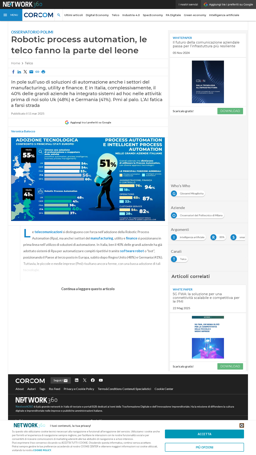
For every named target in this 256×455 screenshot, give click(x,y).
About (20, 389)
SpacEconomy (153, 15)
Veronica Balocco (23, 131)
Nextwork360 (24, 406)
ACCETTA (204, 433)
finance (131, 238)
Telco (115, 15)
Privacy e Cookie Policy (79, 389)
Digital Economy (97, 15)
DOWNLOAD (230, 111)
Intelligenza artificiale (224, 15)
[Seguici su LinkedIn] (76, 380)
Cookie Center (164, 389)
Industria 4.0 (131, 15)
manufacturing (102, 238)
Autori (31, 389)
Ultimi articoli (73, 15)
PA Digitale (173, 15)
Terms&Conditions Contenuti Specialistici (124, 389)
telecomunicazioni (48, 232)
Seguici (58, 380)
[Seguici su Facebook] (93, 380)
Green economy (195, 15)
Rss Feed (54, 389)
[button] (11, 15)
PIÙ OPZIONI (204, 447)
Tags (42, 389)
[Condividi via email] (31, 72)
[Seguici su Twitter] (84, 380)
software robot (132, 251)
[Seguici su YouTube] (101, 380)
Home (15, 63)
